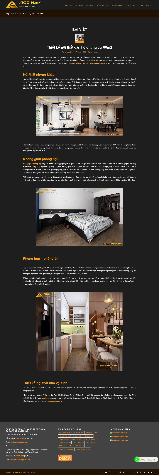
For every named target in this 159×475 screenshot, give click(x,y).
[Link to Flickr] (116, 472)
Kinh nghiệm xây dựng (92, 433)
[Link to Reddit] (130, 472)
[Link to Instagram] (120, 472)
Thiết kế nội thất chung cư (66, 449)
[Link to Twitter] (141, 472)
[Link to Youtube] (151, 472)
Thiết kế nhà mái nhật (89, 439)
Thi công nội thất (76, 436)
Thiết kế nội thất (81, 52)
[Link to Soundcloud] (134, 472)
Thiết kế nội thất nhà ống (83, 449)
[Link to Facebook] (113, 472)
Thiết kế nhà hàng (76, 439)
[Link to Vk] (148, 472)
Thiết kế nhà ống (90, 442)
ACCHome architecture (65, 433)
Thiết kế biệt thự (87, 436)
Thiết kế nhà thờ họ (78, 442)
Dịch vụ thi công (78, 433)
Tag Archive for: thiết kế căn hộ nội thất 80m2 (24, 13)
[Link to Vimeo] (144, 472)
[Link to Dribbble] (109, 472)
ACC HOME (31, 472)
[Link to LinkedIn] (123, 472)
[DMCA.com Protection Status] (65, 460)
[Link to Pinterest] (127, 472)
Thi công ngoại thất (64, 436)
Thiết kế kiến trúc (64, 439)
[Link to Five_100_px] (102, 472)
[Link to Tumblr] (137, 472)
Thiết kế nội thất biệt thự (77, 446)
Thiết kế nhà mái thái (65, 442)
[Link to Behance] (106, 472)
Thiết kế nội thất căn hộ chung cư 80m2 (79, 47)
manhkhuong (94, 52)
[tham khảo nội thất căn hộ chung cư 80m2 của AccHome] (79, 38)
